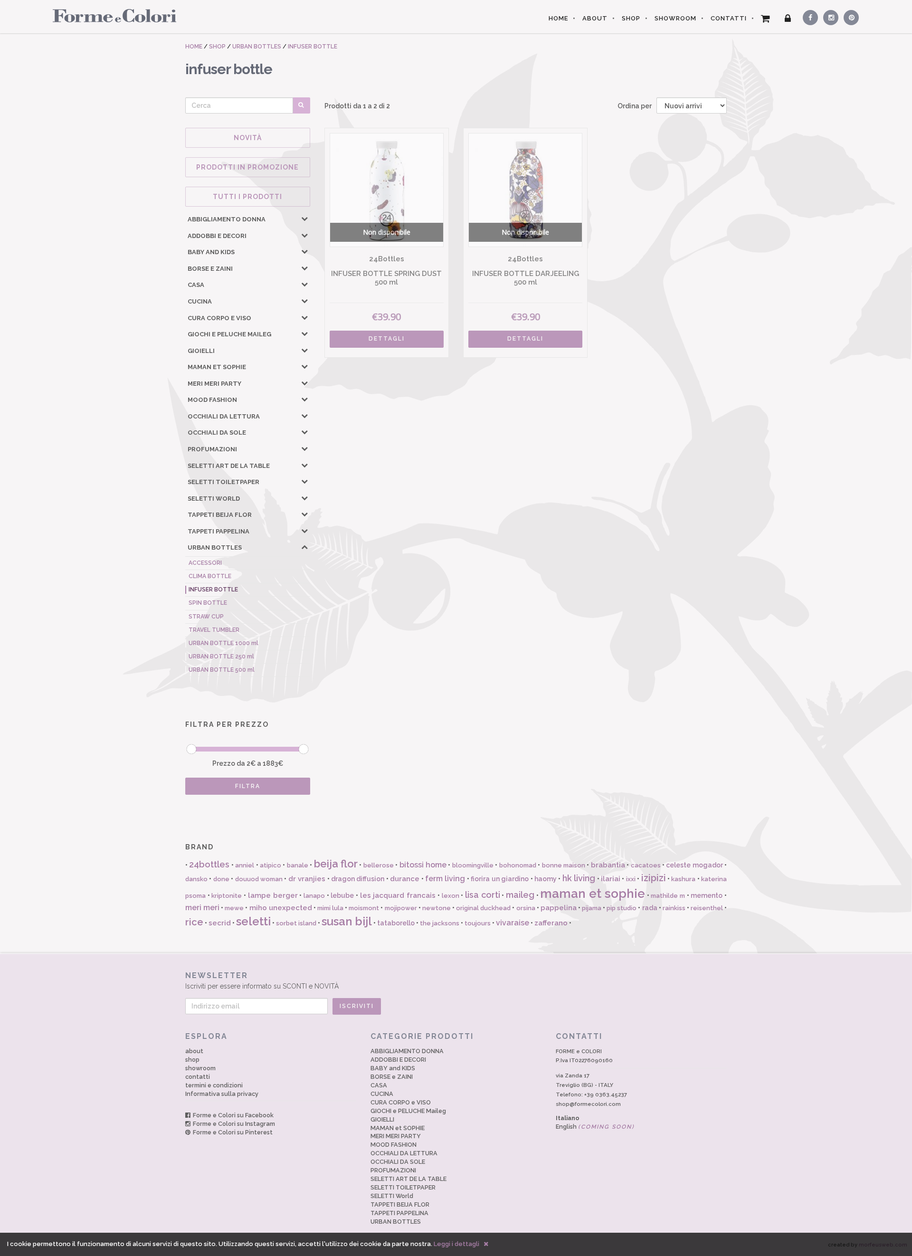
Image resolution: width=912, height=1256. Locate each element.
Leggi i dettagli (456, 1243)
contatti (197, 1076)
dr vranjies (306, 879)
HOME (558, 18)
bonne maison (563, 865)
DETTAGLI (387, 338)
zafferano (551, 923)
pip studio (621, 908)
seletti (253, 921)
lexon (450, 895)
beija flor (336, 863)
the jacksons (439, 923)
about (194, 1051)
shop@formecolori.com (588, 1104)
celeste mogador (694, 865)
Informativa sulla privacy (221, 1093)
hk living (578, 878)
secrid (220, 923)
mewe (234, 908)
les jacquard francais (398, 895)
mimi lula (330, 908)
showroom (200, 1068)
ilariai (610, 879)
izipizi (653, 878)
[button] (304, 218)
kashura (683, 879)
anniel (244, 865)
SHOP (631, 18)
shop (192, 1059)
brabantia (608, 865)
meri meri (202, 907)
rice (194, 922)
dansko (196, 879)
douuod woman (259, 879)
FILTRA (247, 786)
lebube (342, 895)
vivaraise (512, 922)
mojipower (401, 908)
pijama (591, 908)
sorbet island (296, 923)
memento (706, 895)
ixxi (631, 879)
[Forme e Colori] (111, 15)
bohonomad (517, 865)
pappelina (559, 908)
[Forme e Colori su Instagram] (828, 16)
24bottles (209, 864)
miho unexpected (280, 908)
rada (649, 908)
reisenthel (707, 908)
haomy (545, 879)
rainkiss (674, 908)
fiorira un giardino (500, 879)
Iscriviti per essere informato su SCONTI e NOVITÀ (262, 980)
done (221, 879)
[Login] (788, 18)
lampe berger (273, 895)
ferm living (445, 878)
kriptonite (226, 895)
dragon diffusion (357, 879)
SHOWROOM (675, 18)
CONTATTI (729, 18)
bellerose (378, 865)
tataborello (396, 923)
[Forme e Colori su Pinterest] (849, 16)
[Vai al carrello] (766, 18)
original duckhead (483, 908)
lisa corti (482, 895)
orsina (525, 908)
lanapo (314, 895)
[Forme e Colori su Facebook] (808, 16)
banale (297, 865)
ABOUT (595, 18)
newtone (436, 908)
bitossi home (422, 864)
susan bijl (347, 921)
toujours (478, 923)
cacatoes (646, 865)
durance (404, 879)
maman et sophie (592, 893)
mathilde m (668, 895)
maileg (520, 895)
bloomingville (473, 865)
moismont (364, 908)
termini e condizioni (214, 1085)
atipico (270, 865)
